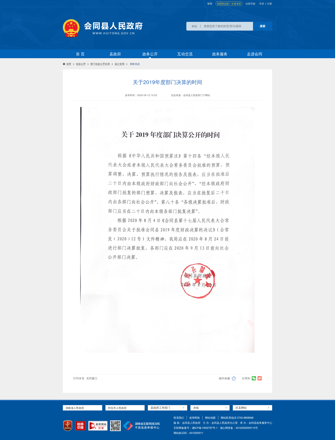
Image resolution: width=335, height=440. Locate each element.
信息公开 (81, 64)
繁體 (209, 3)
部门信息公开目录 (100, 64)
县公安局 (119, 64)
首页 (68, 64)
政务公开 (150, 53)
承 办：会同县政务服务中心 (256, 422)
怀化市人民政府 (117, 408)
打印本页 (78, 378)
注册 (269, 3)
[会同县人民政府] (102, 28)
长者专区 (236, 3)
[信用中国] (80, 425)
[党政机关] (68, 426)
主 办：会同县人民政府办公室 (220, 422)
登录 (261, 3)
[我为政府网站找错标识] (98, 426)
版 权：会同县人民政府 (187, 422)
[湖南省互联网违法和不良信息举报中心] (141, 425)
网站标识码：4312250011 (188, 433)
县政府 (115, 53)
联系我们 (179, 417)
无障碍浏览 (223, 3)
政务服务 (220, 53)
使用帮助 (194, 417)
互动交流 (185, 53)
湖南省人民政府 (75, 408)
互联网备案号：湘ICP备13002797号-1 (196, 428)
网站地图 (210, 417)
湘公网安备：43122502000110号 (239, 428)
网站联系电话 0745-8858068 (237, 417)
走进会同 (254, 53)
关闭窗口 (91, 378)
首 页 (80, 53)
